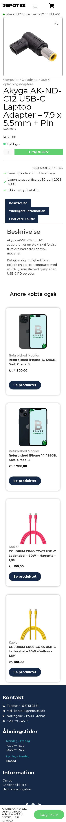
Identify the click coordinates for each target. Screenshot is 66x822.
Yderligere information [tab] (27, 211)
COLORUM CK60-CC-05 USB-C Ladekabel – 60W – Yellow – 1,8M (32, 651)
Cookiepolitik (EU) (16, 785)
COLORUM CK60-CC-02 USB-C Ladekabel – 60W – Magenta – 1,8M (32, 556)
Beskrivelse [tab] (18, 203)
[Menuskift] (35, 7)
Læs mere (9, 128)
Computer (11, 80)
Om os (7, 780)
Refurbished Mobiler (24, 355)
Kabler (14, 547)
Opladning (30, 80)
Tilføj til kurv (38, 152)
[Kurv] (51, 5)
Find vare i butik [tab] (22, 219)
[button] (56, 23)
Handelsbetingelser (17, 789)
